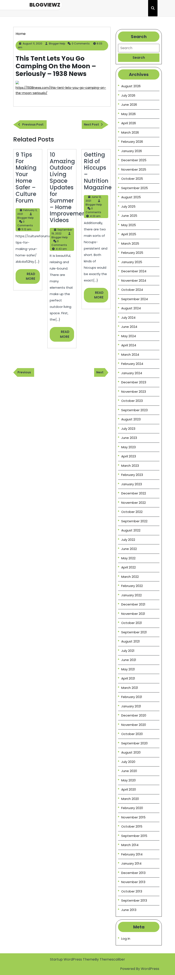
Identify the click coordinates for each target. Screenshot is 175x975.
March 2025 (130, 243)
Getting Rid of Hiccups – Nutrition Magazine (98, 171)
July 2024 (128, 317)
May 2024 (128, 336)
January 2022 (131, 595)
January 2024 (131, 373)
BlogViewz (44, 4)
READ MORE (33, 278)
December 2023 (133, 382)
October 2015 (131, 826)
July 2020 (128, 761)
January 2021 (131, 706)
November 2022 (133, 502)
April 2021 (128, 678)
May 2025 (128, 225)
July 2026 (128, 95)
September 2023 (134, 410)
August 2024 (131, 308)
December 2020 (133, 715)
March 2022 (130, 576)
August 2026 (131, 86)
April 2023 (128, 456)
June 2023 (129, 437)
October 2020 (132, 734)
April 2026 (128, 123)
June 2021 (128, 660)
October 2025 (132, 178)
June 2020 (129, 771)
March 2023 (130, 465)
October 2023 (132, 400)
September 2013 (134, 900)
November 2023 (133, 391)
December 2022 (133, 493)
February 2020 (132, 808)
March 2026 (130, 132)
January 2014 (131, 863)
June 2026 (129, 104)
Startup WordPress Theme (72, 959)
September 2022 (134, 521)
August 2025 (131, 197)
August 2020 (131, 752)
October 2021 (131, 623)
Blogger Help (57, 43)
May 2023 (128, 447)
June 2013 (128, 910)
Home (21, 33)
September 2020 (134, 743)
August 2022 (130, 530)
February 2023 (132, 475)
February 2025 (132, 252)
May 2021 (128, 669)
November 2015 (133, 817)
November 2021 (133, 613)
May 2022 (128, 558)
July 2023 (128, 428)
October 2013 (131, 891)
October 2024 (132, 289)
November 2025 (133, 169)
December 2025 (133, 160)
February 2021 (131, 697)
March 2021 (129, 687)
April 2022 (128, 567)
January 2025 (131, 262)
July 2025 (128, 206)
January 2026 (131, 151)
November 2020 (133, 724)
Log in (125, 938)
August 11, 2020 (32, 43)
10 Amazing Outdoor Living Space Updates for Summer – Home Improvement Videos (69, 187)
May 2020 (128, 780)
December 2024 (133, 271)
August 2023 (131, 419)
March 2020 (130, 799)
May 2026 (128, 114)
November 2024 (133, 280)
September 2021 (134, 632)
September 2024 (134, 299)
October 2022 (132, 512)
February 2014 (132, 854)
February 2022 (132, 586)
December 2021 (133, 604)
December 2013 (133, 873)
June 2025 (129, 215)
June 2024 (129, 326)
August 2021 (130, 641)
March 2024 (130, 354)
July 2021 (127, 650)
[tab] (138, 57)
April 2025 (128, 234)
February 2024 (132, 363)
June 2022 (129, 549)
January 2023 (131, 484)
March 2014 (130, 845)
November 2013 (133, 882)
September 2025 (134, 188)
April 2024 (128, 345)
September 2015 (134, 836)
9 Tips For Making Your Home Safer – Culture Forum (26, 177)
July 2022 (128, 539)
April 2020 (128, 789)
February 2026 (132, 141)
